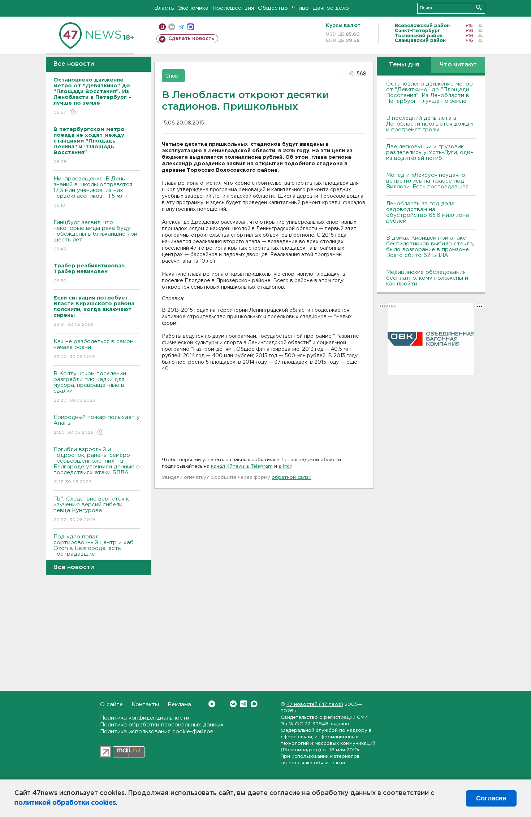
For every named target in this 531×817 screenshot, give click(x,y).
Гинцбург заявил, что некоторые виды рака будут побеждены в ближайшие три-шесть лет (96, 235)
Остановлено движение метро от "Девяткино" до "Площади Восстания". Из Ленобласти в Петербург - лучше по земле (429, 93)
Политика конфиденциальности (144, 718)
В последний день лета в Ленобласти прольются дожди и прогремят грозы (429, 124)
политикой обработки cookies (65, 803)
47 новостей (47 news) (314, 705)
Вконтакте (233, 703)
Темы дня (404, 64)
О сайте (111, 704)
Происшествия (233, 8)
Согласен (491, 798)
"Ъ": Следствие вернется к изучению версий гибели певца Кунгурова (91, 509)
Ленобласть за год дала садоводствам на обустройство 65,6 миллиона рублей (427, 212)
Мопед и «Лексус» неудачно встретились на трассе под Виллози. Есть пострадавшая (427, 181)
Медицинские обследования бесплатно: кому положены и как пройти (427, 278)
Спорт (173, 76)
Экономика (193, 8)
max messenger (190, 26)
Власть (164, 8)
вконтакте (171, 26)
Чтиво (300, 8)
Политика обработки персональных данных (162, 724)
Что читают (458, 64)
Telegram (243, 703)
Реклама (179, 704)
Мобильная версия (162, 26)
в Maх (285, 466)
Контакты (145, 704)
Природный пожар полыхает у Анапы (96, 424)
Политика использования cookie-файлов (156, 731)
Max (254, 703)
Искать (479, 7)
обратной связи (291, 478)
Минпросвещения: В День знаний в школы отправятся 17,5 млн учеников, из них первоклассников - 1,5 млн (92, 191)
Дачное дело (331, 8)
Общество (273, 8)
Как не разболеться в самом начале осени (93, 349)
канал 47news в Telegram (242, 466)
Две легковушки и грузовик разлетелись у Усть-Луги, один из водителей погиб (430, 152)
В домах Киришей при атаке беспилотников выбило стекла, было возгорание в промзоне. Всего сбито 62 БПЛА (430, 247)
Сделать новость (191, 38)
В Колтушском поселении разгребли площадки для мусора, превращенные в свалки (89, 386)
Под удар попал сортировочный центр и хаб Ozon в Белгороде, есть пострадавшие (93, 549)
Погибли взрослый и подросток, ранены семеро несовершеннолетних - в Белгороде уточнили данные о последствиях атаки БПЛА (96, 465)
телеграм (181, 26)
